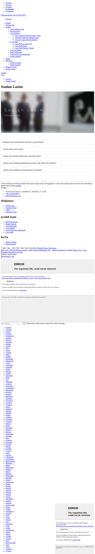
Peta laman (52, 248)
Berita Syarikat (15, 63)
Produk (8, 27)
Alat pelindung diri (17, 29)
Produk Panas (42, 248)
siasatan (18, 186)
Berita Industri (15, 65)
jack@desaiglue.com (13, 196)
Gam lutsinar (15, 33)
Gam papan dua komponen (20, 54)
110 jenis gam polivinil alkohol (26, 40)
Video (8, 59)
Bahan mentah (15, 56)
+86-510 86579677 (13, 194)
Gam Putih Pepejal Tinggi (24, 48)
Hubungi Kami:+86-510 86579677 (14, 15)
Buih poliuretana (16, 52)
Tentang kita (10, 25)
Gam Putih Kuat (21, 46)
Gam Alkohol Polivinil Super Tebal (28, 36)
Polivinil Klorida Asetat (17, 250)
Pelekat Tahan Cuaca (74, 250)
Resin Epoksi (15, 31)
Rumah (8, 23)
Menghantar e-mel (7, 256)
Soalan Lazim (11, 69)
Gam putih (14, 42)
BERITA (9, 61)
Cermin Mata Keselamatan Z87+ (39, 250)
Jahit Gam (4, 250)
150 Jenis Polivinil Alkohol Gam (27, 38)
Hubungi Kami (11, 67)
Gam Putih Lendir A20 (23, 44)
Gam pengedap (15, 50)
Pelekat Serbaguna (59, 250)
